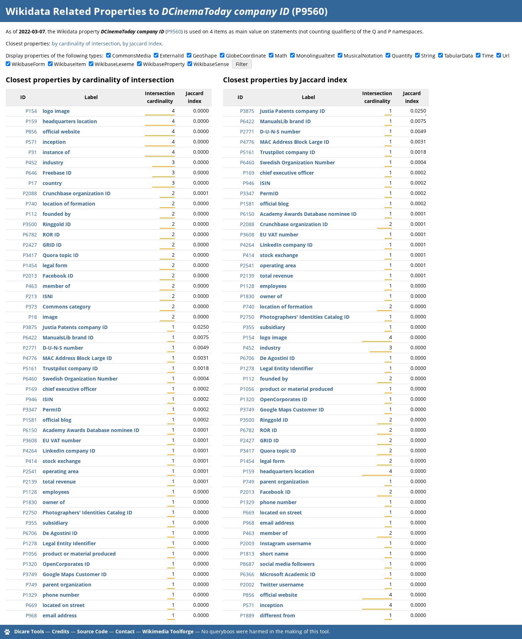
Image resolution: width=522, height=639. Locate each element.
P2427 (30, 244)
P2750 (30, 512)
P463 (31, 286)
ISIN (48, 399)
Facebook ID (58, 275)
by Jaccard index (142, 43)
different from (277, 615)
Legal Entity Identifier (69, 543)
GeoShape (205, 55)
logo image (56, 111)
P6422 (30, 337)
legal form (55, 265)
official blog (57, 419)
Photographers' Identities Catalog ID (87, 512)
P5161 (30, 368)
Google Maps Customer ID (75, 574)
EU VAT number (62, 440)
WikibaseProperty (164, 64)
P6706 (30, 533)
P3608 (30, 440)
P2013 (30, 275)
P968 (31, 615)
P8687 (247, 564)
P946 (31, 399)
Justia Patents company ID (75, 327)
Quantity (402, 55)
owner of (54, 502)
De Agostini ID (60, 533)
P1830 (30, 502)
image (50, 316)
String (428, 55)
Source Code (92, 631)
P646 (31, 172)
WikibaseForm (28, 64)
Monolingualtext (315, 55)
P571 (31, 141)
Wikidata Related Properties (76, 11)
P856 (31, 131)
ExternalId (172, 55)
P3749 (30, 574)
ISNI (48, 296)
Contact (125, 631)
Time (488, 55)
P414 (31, 461)
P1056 (30, 553)
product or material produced (79, 553)
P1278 (30, 543)
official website (61, 131)
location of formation (69, 203)
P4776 (30, 358)
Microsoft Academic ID (287, 574)
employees (56, 491)
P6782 (30, 234)
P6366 (247, 574)
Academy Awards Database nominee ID (91, 430)
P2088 (30, 193)
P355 (31, 522)
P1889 (247, 615)
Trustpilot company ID (70, 368)
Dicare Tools (29, 631)
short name (274, 553)
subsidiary (55, 522)
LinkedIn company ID (69, 450)
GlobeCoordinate (246, 55)
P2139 (30, 481)
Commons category (67, 306)
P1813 (247, 553)
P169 (31, 389)
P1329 (30, 594)
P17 (32, 183)
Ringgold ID (57, 224)
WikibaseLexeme (114, 64)
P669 (31, 605)
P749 (31, 584)
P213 (31, 296)
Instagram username (285, 543)
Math (281, 55)
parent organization (67, 584)
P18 (32, 316)
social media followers (287, 564)
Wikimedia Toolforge (168, 631)
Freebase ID (57, 172)
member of (56, 286)
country (52, 183)
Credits (60, 631)
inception (54, 141)
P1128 (30, 491)
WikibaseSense (211, 64)
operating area (60, 471)
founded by (57, 214)
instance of (56, 152)
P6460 (30, 378)
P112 (31, 214)
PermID (52, 409)
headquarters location (70, 121)
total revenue (59, 481)
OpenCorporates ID (66, 564)
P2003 (247, 543)
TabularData (458, 55)
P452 (31, 162)
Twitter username (282, 584)
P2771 (30, 347)
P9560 (174, 31)
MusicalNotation (363, 55)
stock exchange (62, 461)
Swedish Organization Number (80, 378)
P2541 (30, 471)
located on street (64, 605)
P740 (31, 203)
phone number (61, 594)
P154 (31, 111)
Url (506, 55)
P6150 (30, 430)
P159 (31, 121)
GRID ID (52, 244)
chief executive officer (70, 389)
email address (60, 615)
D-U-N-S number (63, 347)
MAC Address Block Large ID (77, 358)
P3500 (30, 224)
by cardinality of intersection (86, 43)
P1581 (30, 419)
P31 (32, 152)
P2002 (247, 584)
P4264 (30, 450)
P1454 (30, 265)
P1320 (30, 564)
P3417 (30, 255)
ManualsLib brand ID (68, 337)
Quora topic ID (60, 255)
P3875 (30, 327)
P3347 (30, 409)
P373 (31, 306)
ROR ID (51, 234)
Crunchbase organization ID (76, 193)
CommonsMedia (131, 55)
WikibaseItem (70, 64)
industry (53, 162)
